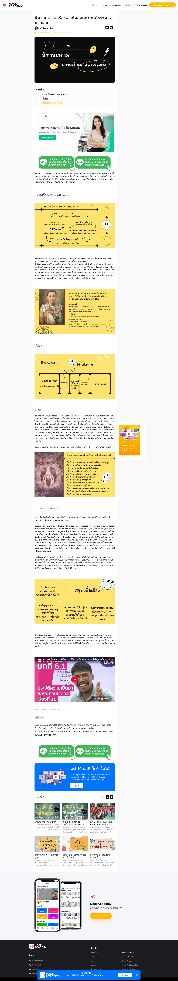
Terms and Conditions (129, 957)
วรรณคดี (67, 32)
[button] (95, 4)
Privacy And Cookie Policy (130, 965)
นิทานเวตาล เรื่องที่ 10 (52, 103)
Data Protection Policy (129, 969)
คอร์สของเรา (115, 5)
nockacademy (66, 710)
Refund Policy (126, 961)
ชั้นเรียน (94, 5)
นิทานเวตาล (58, 32)
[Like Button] (37, 717)
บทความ (127, 5)
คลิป (105, 5)
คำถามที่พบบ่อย (141, 5)
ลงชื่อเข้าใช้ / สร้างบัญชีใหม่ (162, 5)
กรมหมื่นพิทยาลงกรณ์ (45, 32)
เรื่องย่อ (45, 99)
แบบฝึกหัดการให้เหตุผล (45, 822)
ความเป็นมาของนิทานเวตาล (54, 94)
